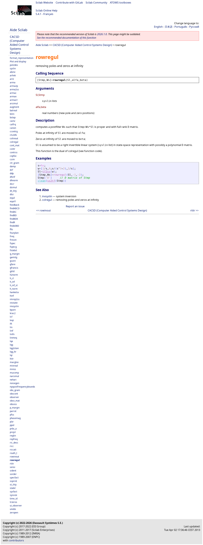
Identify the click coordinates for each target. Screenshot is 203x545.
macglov (14, 362)
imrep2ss (15, 299)
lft (11, 323)
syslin (13, 68)
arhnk (13, 75)
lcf (11, 316)
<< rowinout (43, 210)
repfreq (14, 439)
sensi (12, 467)
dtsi (12, 194)
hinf (12, 295)
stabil (13, 488)
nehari (13, 379)
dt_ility (13, 190)
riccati (13, 449)
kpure (13, 309)
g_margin (15, 253)
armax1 (14, 99)
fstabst (13, 250)
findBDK (14, 218)
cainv (12, 120)
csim (12, 159)
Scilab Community (96, 2)
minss (13, 369)
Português (180, 26)
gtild (12, 271)
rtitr (12, 463)
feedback (14, 204)
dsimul (13, 187)
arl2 (12, 78)
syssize (13, 495)
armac (13, 92)
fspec (12, 243)
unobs (13, 509)
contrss (13, 152)
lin (11, 327)
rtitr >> (194, 210)
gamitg (13, 257)
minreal (14, 365)
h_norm (14, 288)
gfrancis (14, 267)
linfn (12, 334)
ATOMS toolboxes (120, 2)
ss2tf (51, 180)
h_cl (12, 278)
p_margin (15, 407)
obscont (14, 393)
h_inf (12, 281)
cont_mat (14, 145)
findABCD (15, 208)
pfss (12, 414)
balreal (13, 110)
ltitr (12, 358)
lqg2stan (14, 348)
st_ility (13, 484)
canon (13, 127)
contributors (16, 540)
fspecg (13, 246)
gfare (12, 264)
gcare (13, 260)
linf (11, 330)
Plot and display (18, 61)
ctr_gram (14, 162)
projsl (13, 432)
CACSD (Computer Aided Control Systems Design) (19, 45)
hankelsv (14, 292)
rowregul (15, 460)
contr (12, 148)
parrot (13, 411)
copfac (13, 155)
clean (42, 180)
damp (13, 166)
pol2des (14, 64)
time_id (13, 498)
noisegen (14, 383)
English (158, 26)
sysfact (13, 491)
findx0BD (14, 225)
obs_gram (15, 390)
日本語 (168, 26)
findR (12, 222)
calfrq (13, 124)
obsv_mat (15, 400)
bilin (12, 113)
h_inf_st (14, 285)
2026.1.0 (102, 34)
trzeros (13, 502)
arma (12, 82)
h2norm (14, 274)
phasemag (15, 418)
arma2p (14, 85)
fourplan (14, 232)
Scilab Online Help (46, 10)
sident (13, 470)
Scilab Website (44, 2)
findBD (13, 215)
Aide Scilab (18, 29)
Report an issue (75, 206)
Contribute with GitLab (69, 2)
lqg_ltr (13, 351)
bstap (13, 117)
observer (14, 397)
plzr (12, 421)
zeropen (14, 512)
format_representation (21, 57)
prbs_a (13, 428)
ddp (12, 173)
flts (11, 229)
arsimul (14, 103)
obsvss (13, 404)
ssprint (13, 481)
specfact (14, 477)
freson (13, 239)
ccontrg (14, 131)
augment (14, 106)
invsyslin (14, 306)
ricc (12, 446)
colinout (14, 138)
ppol (12, 425)
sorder (13, 474)
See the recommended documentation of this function (66, 37)
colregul (14, 141)
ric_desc (14, 442)
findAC (13, 211)
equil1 (13, 201)
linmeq (13, 337)
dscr (12, 183)
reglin (13, 435)
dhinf (12, 176)
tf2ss (46, 171)
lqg (11, 344)
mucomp (14, 372)
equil (12, 197)
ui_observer (16, 505)
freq (12, 236)
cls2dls (13, 134)
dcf (11, 169)
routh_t (13, 453)
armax (13, 96)
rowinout (14, 456)
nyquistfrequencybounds (22, 386)
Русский (194, 26)
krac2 (13, 313)
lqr (11, 355)
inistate (14, 302)
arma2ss (14, 89)
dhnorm (14, 180)
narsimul (14, 376)
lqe (11, 341)
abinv (12, 71)
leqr (12, 320)
